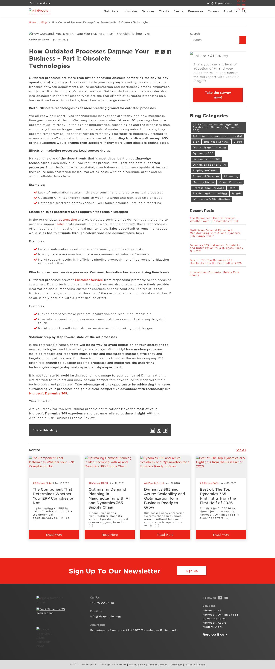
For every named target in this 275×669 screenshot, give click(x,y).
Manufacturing (203, 182)
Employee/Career (205, 170)
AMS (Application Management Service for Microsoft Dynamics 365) (216, 127)
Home (32, 22)
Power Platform (230, 182)
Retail (233, 187)
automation (68, 219)
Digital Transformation (209, 147)
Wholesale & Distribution (211, 199)
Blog (44, 22)
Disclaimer (176, 665)
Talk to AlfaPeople (195, 665)
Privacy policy (137, 665)
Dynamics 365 (203, 153)
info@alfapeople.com (219, 3)
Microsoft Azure (215, 622)
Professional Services (208, 187)
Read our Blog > (215, 634)
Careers (213, 11)
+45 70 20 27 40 (102, 602)
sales (61, 224)
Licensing (231, 176)
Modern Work (213, 626)
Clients (164, 11)
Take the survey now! (218, 95)
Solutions (111, 11)
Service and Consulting (210, 193)
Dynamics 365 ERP (206, 159)
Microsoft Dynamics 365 (48, 393)
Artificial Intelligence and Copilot (217, 136)
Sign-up (192, 571)
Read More (54, 534)
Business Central (216, 141)
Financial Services (206, 176)
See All (241, 450)
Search (195, 33)
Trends (237, 193)
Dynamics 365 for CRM (209, 164)
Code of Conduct (157, 665)
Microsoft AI (212, 610)
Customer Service (89, 280)
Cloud (237, 141)
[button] (242, 11)
